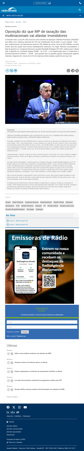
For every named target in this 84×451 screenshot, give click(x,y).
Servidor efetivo (12, 426)
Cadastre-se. (21, 336)
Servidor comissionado (15, 429)
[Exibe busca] (79, 9)
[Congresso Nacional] (12, 412)
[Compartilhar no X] (77, 70)
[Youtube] (24, 407)
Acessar (25, 332)
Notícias (9, 350)
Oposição (38, 206)
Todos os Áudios (12, 397)
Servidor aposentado (14, 432)
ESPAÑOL (18, 416)
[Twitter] (14, 407)
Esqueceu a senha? (13, 332)
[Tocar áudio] (7, 71)
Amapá (8, 202)
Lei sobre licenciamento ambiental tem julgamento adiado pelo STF (38, 380)
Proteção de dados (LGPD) (16, 439)
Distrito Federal (59, 202)
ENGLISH (10, 416)
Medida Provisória (27, 206)
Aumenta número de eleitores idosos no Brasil (31, 362)
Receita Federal (53, 206)
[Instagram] (19, 407)
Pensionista (11, 435)
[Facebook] (9, 407)
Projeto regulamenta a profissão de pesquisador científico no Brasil (38, 371)
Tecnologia (30, 209)
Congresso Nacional (31, 202)
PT (44, 206)
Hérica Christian (10, 61)
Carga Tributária (17, 202)
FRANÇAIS (26, 416)
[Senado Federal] (42, 3)
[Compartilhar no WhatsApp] (68, 71)
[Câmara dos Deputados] (8, 412)
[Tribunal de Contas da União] (17, 412)
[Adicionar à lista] (11, 71)
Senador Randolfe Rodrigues (15, 209)
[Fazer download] (15, 71)
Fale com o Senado (15, 442)
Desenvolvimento (46, 202)
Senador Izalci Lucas (67, 206)
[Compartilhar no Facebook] (73, 71)
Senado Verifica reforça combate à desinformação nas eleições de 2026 (39, 389)
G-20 (17, 206)
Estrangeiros (10, 206)
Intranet (11, 422)
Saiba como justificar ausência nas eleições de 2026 (33, 353)
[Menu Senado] (3, 3)
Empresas (69, 202)
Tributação (39, 209)
